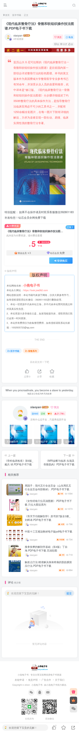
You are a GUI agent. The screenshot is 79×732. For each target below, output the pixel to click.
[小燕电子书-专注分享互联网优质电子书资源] (39, 667)
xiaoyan (17, 35)
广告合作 (46, 679)
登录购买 (62, 260)
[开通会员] (73, 700)
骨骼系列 (32, 350)
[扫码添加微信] (73, 708)
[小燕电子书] (73, 691)
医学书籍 (16, 14)
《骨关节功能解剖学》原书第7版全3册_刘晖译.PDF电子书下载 (47, 518)
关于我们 (59, 679)
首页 (7, 14)
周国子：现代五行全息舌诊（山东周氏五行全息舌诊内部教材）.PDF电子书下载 (48, 487)
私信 (71, 37)
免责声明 (33, 679)
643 (36, 413)
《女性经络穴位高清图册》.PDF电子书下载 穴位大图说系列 (48, 502)
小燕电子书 (36, 684)
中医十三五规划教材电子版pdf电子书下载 (48, 531)
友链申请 (19, 679)
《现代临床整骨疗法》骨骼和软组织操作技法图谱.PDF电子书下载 (39, 26)
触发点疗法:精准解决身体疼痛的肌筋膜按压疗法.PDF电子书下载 (48, 564)
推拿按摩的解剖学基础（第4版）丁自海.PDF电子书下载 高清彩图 (46, 548)
